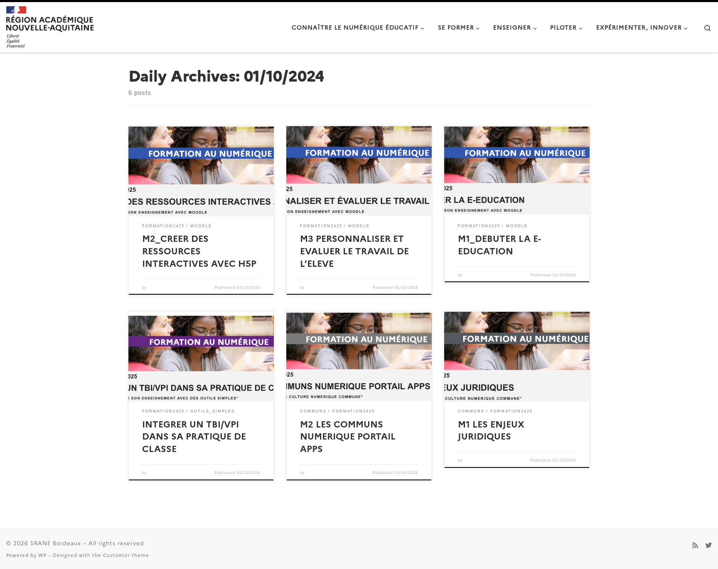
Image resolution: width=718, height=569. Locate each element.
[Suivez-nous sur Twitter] (708, 545)
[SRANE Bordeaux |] (50, 25)
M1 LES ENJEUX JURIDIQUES (491, 429)
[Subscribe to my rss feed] (695, 545)
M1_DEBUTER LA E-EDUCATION (499, 244)
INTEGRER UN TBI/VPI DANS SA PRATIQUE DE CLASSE (194, 436)
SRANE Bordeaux (55, 543)
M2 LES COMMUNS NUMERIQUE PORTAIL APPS (348, 436)
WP (42, 555)
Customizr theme (126, 555)
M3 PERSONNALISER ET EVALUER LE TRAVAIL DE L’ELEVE (354, 250)
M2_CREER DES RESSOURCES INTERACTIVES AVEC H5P (199, 250)
